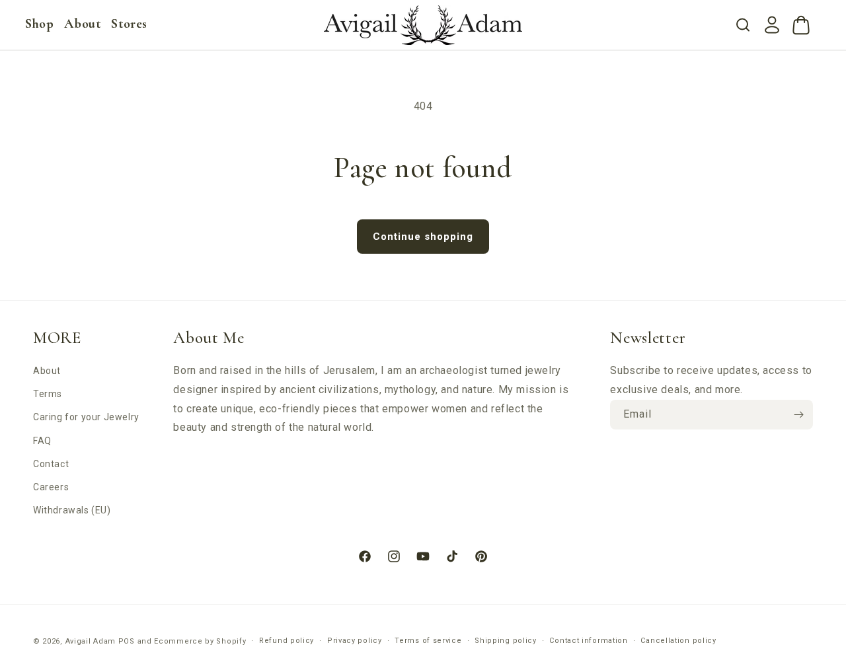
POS (126, 641)
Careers (51, 487)
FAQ (42, 440)
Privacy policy (354, 640)
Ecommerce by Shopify (200, 641)
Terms (47, 394)
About (47, 370)
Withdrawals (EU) (72, 510)
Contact (51, 464)
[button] (39, 23)
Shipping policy (506, 640)
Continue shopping (423, 237)
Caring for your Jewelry (86, 417)
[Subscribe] (798, 414)
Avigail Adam (91, 641)
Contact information (588, 640)
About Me (208, 338)
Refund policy (286, 640)
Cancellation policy (678, 640)
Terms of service (428, 640)
